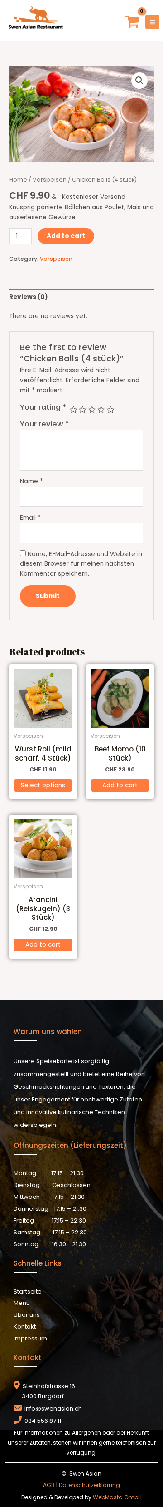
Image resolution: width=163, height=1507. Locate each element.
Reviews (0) (28, 297)
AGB (49, 1485)
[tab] (81, 297)
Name (31, 481)
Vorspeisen (50, 179)
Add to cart (66, 236)
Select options (43, 785)
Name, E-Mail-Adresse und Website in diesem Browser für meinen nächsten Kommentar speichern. (81, 564)
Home (18, 179)
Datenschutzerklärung (89, 1485)
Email (30, 517)
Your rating (43, 407)
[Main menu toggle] (152, 22)
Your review (44, 424)
